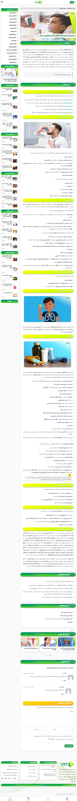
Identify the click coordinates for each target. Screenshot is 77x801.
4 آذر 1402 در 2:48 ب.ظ (28, 687)
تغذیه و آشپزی (13, 19)
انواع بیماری (69, 8)
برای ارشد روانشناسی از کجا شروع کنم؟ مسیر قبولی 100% (7, 238)
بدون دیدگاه (4, 100)
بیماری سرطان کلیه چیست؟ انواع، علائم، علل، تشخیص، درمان (67, 649)
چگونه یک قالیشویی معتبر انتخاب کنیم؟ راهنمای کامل (7, 245)
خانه (74, 8)
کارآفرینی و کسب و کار (11, 50)
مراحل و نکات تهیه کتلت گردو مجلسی (7, 184)
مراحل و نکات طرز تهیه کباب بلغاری (7, 204)
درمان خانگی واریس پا (8, 292)
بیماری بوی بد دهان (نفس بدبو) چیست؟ (49, 649)
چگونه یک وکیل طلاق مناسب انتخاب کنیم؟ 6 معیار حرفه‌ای (7, 223)
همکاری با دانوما (32, 769)
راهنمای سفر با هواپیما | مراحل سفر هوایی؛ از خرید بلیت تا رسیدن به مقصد (7, 115)
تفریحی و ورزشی (12, 22)
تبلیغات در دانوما (32, 773)
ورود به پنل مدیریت (31, 776)
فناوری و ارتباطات (12, 47)
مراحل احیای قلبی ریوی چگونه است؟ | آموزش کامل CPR (7, 105)
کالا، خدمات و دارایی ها (11, 53)
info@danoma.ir (10, 769)
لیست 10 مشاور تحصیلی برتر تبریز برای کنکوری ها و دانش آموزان (7, 230)
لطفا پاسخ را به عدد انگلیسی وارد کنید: (64, 739)
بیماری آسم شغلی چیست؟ (62, 74)
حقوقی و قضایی (12, 25)
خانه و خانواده (13, 28)
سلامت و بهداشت (63, 8)
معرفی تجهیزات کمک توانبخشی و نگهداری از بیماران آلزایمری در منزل (7, 215)
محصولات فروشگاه (32, 766)
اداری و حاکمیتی (12, 13)
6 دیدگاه (3, 262)
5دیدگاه (3, 141)
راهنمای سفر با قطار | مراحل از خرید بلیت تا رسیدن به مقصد (7, 124)
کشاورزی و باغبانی (12, 59)
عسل (63, 403)
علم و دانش (13, 41)
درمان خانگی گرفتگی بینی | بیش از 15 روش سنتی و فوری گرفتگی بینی (7, 197)
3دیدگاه (3, 163)
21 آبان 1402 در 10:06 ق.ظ (28, 673)
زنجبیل (60, 419)
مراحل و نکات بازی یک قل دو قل (7, 276)
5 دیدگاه (4, 272)
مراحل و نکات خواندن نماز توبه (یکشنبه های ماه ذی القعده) (7, 160)
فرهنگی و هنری (13, 44)
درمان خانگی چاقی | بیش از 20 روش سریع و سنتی (7, 285)
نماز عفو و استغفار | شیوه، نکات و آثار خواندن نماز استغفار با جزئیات (7, 152)
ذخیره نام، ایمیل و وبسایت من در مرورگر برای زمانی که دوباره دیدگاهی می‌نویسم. (53, 736)
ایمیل (54, 729)
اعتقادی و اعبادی (12, 16)
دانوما (70, 794)
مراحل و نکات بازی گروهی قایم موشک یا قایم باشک (7, 166)
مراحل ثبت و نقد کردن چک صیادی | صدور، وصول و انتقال (7, 138)
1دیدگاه (3, 148)
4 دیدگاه (4, 289)
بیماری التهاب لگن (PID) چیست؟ (30, 648)
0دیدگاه (3, 200)
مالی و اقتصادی (13, 62)
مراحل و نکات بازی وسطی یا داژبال (7, 145)
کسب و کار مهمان (12, 56)
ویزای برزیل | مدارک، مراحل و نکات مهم (7, 95)
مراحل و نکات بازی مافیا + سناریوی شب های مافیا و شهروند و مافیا (7, 257)
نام (72, 729)
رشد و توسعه (13, 31)
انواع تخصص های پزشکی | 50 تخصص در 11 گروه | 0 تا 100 (10, 80)
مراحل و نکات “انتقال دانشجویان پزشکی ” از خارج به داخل (7, 177)
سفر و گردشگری (12, 34)
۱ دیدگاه (3, 91)
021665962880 (11, 766)
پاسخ (65, 680)
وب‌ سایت (36, 729)
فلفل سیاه (55, 419)
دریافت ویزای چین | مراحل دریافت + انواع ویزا (7, 89)
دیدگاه (71, 711)
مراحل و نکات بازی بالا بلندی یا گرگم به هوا (7, 190)
